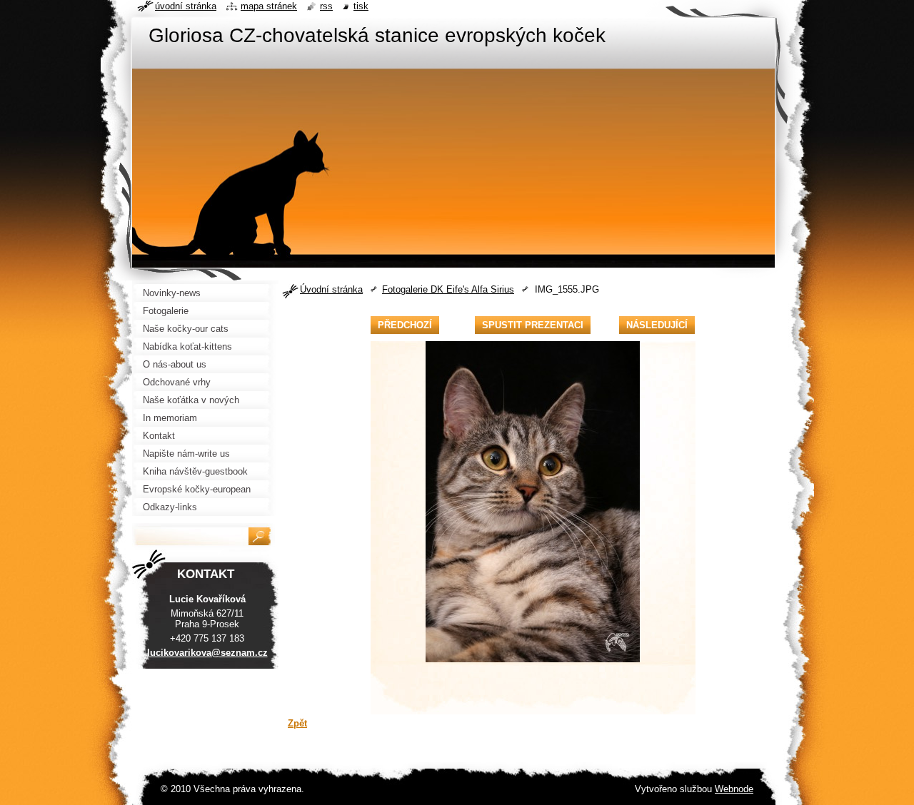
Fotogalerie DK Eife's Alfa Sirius (448, 289)
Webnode (734, 789)
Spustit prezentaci (532, 325)
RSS (326, 6)
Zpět (297, 723)
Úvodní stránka (331, 289)
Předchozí (405, 325)
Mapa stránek (269, 6)
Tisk (360, 6)
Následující (657, 325)
